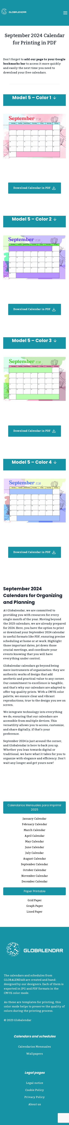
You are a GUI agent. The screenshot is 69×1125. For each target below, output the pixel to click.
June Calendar (34, 847)
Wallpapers (34, 1054)
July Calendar (34, 853)
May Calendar (34, 842)
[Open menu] (65, 12)
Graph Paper (34, 906)
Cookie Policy (34, 1090)
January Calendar (34, 819)
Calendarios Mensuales (34, 1046)
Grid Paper (35, 900)
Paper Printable (34, 891)
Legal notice (34, 1083)
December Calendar (34, 882)
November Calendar (34, 876)
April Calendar (34, 836)
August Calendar (34, 859)
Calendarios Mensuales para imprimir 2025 (34, 807)
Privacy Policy (34, 1097)
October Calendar (34, 870)
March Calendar (34, 830)
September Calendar (34, 864)
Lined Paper (34, 912)
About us (34, 1104)
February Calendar (34, 824)
